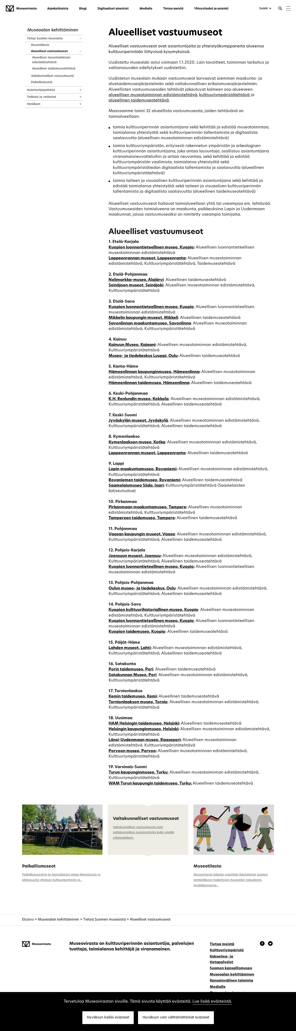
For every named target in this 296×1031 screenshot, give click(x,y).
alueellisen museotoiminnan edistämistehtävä (153, 95)
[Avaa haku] (280, 9)
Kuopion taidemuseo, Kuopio (137, 632)
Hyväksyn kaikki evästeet (108, 1017)
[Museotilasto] (234, 830)
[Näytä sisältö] (77, 37)
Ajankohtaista (57, 8)
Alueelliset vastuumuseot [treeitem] (49, 51)
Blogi (83, 8)
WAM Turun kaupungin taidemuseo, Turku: (150, 784)
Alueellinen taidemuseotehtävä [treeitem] (53, 68)
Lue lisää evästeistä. (212, 1002)
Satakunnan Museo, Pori (132, 675)
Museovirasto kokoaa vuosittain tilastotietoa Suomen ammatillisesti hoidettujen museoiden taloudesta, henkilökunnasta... (231, 880)
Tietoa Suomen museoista (104, 919)
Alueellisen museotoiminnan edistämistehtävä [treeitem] (51, 60)
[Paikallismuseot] (62, 830)
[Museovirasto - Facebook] (263, 944)
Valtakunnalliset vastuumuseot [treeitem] (52, 76)
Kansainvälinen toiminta (231, 981)
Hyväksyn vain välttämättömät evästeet (176, 1017)
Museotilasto (207, 867)
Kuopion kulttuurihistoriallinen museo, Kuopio (153, 610)
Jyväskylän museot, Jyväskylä (138, 421)
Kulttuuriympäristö (227, 950)
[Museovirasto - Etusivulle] (21, 8)
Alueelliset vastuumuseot (150, 919)
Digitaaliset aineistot (113, 8)
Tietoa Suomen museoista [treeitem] (45, 38)
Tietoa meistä (173, 8)
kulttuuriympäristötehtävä (224, 95)
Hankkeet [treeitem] (33, 104)
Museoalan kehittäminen (52, 30)
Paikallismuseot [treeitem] (41, 82)
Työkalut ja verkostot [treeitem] (41, 97)
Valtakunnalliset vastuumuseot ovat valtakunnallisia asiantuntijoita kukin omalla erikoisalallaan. (143, 833)
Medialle (146, 8)
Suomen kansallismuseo (231, 968)
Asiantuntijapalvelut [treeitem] (41, 90)
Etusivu (28, 919)
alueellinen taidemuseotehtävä (139, 101)
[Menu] (288, 9)
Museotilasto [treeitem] (40, 45)
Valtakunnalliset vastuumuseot (146, 819)
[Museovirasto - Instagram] (270, 944)
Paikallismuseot (38, 867)
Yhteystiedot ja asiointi (211, 8)
